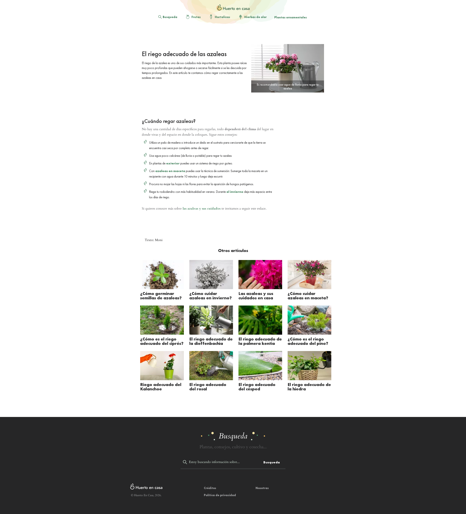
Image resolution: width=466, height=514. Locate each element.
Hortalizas (222, 17)
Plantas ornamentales (290, 17)
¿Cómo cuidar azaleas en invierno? (210, 296)
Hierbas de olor (255, 17)
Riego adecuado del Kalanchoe (160, 387)
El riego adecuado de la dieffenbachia (211, 341)
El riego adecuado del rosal (207, 387)
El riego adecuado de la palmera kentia (260, 341)
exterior (173, 163)
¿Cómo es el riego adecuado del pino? (308, 341)
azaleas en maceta (170, 171)
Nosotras (262, 488)
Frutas (196, 17)
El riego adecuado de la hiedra (309, 387)
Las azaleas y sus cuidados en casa (255, 296)
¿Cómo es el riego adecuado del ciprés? (161, 341)
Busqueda (170, 17)
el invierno (234, 192)
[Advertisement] (230, 35)
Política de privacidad (220, 495)
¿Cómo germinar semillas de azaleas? (161, 296)
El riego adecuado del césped (256, 387)
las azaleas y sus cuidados (202, 208)
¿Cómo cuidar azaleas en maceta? (308, 296)
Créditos (210, 488)
